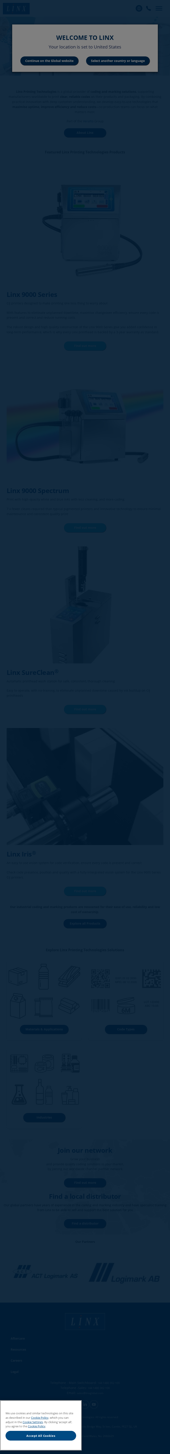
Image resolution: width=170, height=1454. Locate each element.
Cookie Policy (39, 1418)
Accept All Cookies (40, 1436)
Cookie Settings (33, 1422)
